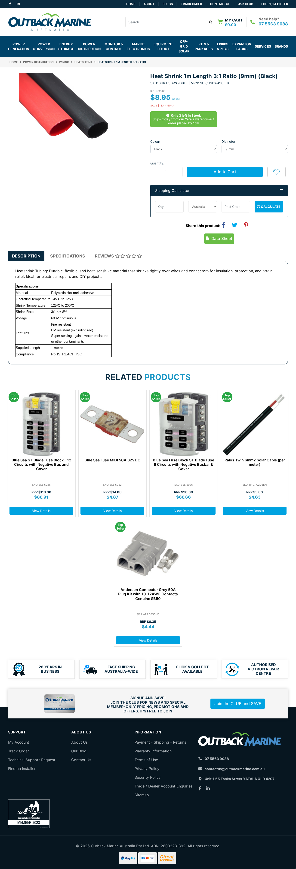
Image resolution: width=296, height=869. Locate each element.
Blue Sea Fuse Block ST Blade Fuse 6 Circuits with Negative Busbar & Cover (183, 464)
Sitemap (142, 795)
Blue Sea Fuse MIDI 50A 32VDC (112, 460)
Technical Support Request (31, 759)
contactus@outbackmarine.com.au (235, 769)
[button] (276, 172)
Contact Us (220, 4)
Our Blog (78, 751)
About (149, 4)
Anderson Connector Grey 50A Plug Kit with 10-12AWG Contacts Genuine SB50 (148, 594)
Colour (155, 141)
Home (131, 4)
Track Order (191, 4)
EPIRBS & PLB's (222, 46)
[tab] (26, 256)
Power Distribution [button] (89, 46)
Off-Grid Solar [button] (184, 46)
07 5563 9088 (273, 23)
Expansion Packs (241, 46)
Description (26, 256)
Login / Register (274, 4)
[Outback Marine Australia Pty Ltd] (49, 21)
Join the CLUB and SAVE (237, 703)
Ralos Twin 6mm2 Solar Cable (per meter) (255, 462)
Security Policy (148, 777)
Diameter (228, 141)
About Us (79, 742)
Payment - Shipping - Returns (160, 742)
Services (263, 46)
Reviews (105, 256)
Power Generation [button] (18, 46)
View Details (41, 511)
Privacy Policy (147, 768)
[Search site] (211, 22)
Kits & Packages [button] (204, 46)
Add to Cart (225, 171)
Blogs (168, 4)
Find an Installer (22, 768)
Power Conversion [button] (44, 46)
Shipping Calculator (172, 190)
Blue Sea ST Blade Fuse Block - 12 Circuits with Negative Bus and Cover (41, 464)
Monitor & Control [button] (114, 46)
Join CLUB (245, 4)
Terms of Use (146, 759)
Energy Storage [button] (66, 46)
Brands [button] (281, 46)
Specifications (67, 256)
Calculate (270, 207)
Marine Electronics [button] (138, 46)
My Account (18, 742)
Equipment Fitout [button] (163, 46)
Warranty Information (153, 751)
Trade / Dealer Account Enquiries (163, 786)
